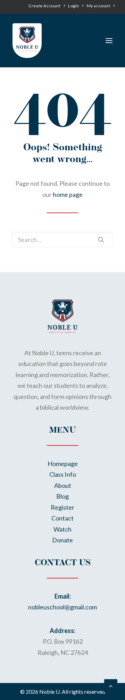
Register (62, 507)
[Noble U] (27, 39)
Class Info (62, 474)
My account (98, 5)
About (62, 485)
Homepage (63, 463)
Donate (62, 540)
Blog (62, 496)
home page (68, 194)
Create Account (44, 5)
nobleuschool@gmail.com (62, 607)
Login (73, 5)
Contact (62, 518)
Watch (62, 529)
